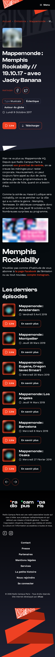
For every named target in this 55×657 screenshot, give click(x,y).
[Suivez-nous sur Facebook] (4, 533)
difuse (40, 597)
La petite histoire (25, 571)
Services (26, 566)
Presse (26, 548)
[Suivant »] (15, 482)
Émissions (20, 21)
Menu (46, 4)
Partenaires (26, 554)
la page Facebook (25, 271)
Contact (26, 542)
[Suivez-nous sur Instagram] (11, 533)
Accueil (6, 21)
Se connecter (26, 583)
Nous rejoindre (26, 577)
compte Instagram (38, 274)
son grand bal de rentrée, (28, 165)
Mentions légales (25, 560)
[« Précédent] (6, 482)
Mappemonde (37, 21)
